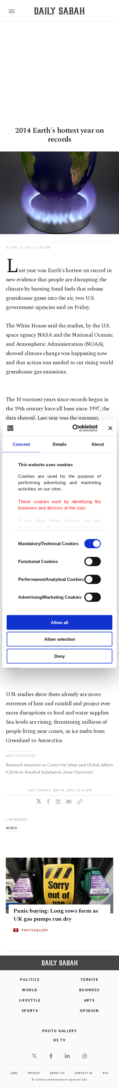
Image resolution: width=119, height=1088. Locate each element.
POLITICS (30, 979)
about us (57, 1072)
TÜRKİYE (89, 979)
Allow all (59, 622)
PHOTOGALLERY (35, 930)
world (11, 828)
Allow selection (59, 639)
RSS (105, 1072)
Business (89, 989)
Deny (59, 655)
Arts (89, 1000)
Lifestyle (30, 1000)
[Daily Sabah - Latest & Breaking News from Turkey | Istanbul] (59, 11)
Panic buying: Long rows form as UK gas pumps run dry (55, 915)
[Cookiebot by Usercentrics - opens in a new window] (74, 428)
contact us (84, 1072)
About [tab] (97, 443)
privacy (34, 1072)
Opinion (89, 1010)
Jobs (14, 1072)
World (29, 989)
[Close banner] (110, 428)
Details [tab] (60, 443)
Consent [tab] (21, 443)
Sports (30, 1010)
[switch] (92, 561)
